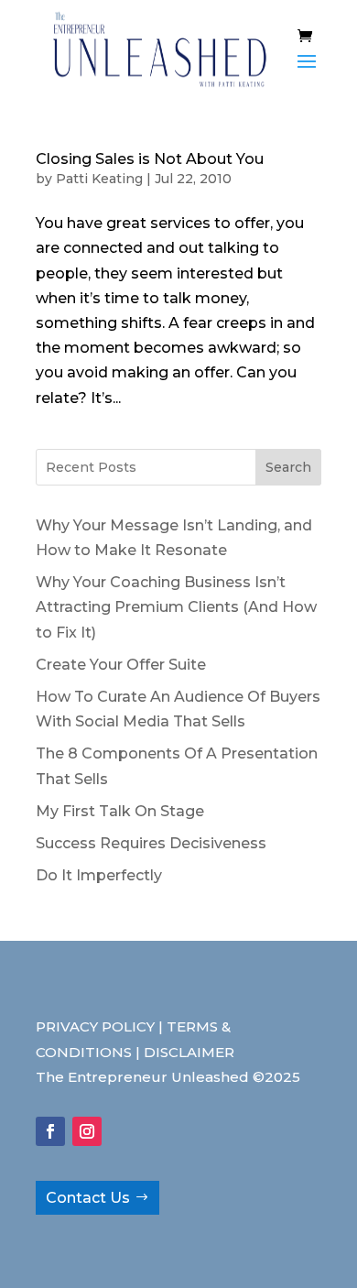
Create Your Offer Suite (121, 664)
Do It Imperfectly (99, 875)
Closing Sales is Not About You (150, 159)
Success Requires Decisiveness (151, 843)
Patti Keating (99, 178)
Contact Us (88, 1197)
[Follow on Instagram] (87, 1131)
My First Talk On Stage (120, 811)
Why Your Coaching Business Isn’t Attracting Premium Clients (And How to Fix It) (176, 606)
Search (288, 467)
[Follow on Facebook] (50, 1131)
